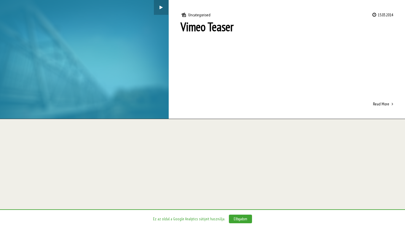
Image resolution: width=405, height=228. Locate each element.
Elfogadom (240, 218)
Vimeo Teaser (207, 26)
